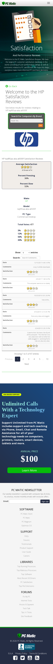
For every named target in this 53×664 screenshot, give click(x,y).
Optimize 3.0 (26, 525)
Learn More (29, 470)
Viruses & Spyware (26, 604)
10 (47, 359)
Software (26, 509)
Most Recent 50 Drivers (26, 578)
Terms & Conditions (38, 653)
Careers (26, 556)
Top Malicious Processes (26, 570)
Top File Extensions (26, 586)
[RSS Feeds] (37, 657)
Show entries (26, 252)
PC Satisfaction (26, 582)
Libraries (26, 562)
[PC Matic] (9, 3)
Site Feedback (26, 616)
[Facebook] (15, 657)
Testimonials (27, 544)
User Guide (26, 552)
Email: (6, 501)
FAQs (27, 536)
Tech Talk (26, 608)
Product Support (26, 548)
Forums (27, 540)
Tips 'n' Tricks (26, 612)
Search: (16, 257)
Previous (9, 359)
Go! (40, 125)
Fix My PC (26, 596)
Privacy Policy (21, 653)
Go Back (12, 86)
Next (27, 364)
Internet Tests (26, 600)
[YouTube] (30, 657)
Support (27, 531)
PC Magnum (26, 522)
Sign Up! (45, 501)
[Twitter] (22, 657)
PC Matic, (21, 641)
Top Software (26, 574)
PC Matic (26, 518)
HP (26, 201)
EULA (10, 653)
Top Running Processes (26, 566)
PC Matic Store (26, 514)
